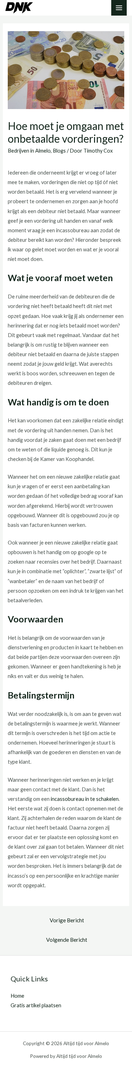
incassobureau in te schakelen (85, 799)
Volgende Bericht (66, 939)
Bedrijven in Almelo (29, 151)
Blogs (59, 151)
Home (17, 996)
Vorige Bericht (67, 920)
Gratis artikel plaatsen (36, 1005)
